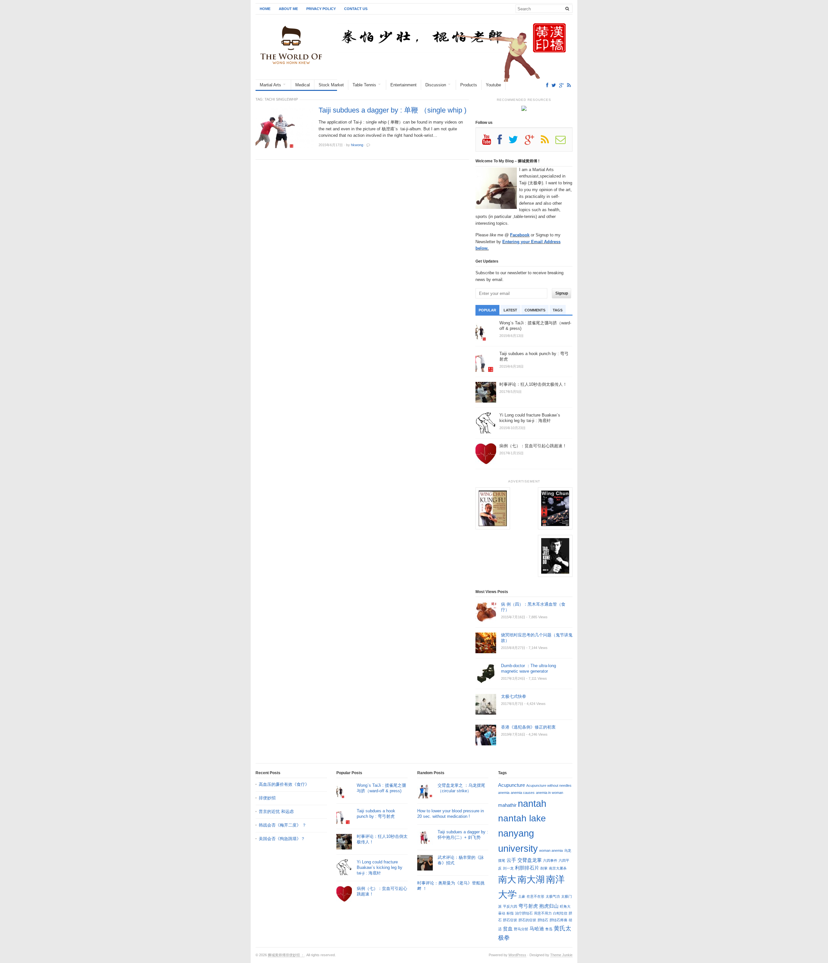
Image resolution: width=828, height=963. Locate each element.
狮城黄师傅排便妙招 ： (286, 955)
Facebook (519, 235)
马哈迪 (536, 928)
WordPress (517, 955)
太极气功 (553, 896)
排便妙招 (267, 797)
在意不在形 (535, 896)
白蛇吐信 (560, 913)
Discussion (435, 84)
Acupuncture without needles (549, 785)
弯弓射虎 (528, 906)
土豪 (521, 896)
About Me (288, 9)
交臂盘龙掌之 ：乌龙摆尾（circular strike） (461, 788)
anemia (503, 793)
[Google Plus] (533, 142)
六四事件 (550, 860)
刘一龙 (508, 868)
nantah (532, 803)
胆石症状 (510, 920)
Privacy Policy (321, 9)
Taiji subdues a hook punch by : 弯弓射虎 (376, 813)
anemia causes (523, 793)
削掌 (544, 868)
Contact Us (355, 9)
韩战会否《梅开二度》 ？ (282, 825)
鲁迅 (548, 929)
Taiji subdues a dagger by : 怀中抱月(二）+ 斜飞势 (463, 834)
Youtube (493, 84)
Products (468, 84)
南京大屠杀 (558, 868)
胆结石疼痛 (558, 920)
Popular (487, 310)
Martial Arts (270, 84)
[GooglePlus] (561, 85)
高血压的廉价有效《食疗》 (284, 784)
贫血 (508, 928)
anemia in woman (549, 793)
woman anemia (551, 850)
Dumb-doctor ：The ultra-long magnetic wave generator (528, 668)
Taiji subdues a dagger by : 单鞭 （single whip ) (392, 110)
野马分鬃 (521, 929)
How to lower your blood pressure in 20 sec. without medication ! (450, 813)
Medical (302, 84)
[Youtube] (489, 142)
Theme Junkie (561, 955)
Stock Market (331, 84)
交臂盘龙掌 (530, 860)
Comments (535, 310)
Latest (510, 310)
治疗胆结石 (524, 913)
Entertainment (403, 84)
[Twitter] (554, 85)
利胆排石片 (527, 868)
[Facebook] (547, 85)
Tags (557, 310)
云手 (511, 860)
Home (265, 9)
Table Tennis (364, 84)
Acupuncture (511, 785)
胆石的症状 (527, 920)
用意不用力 (543, 913)
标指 (510, 913)
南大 (507, 879)
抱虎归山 (549, 906)
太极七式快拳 (513, 696)
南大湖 (531, 879)
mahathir (507, 805)
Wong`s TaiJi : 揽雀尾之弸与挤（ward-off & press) (381, 788)
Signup (561, 293)
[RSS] (568, 85)
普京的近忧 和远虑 (277, 811)
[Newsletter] (563, 142)
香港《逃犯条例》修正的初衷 (528, 727)
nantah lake (522, 818)
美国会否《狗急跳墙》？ (282, 838)
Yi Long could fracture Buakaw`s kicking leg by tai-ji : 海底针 (379, 867)
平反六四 (510, 906)
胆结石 (543, 920)
